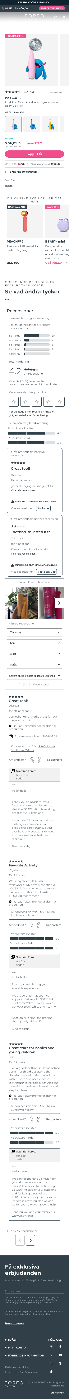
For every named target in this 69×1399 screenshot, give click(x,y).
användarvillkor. (43, 1314)
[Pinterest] (60, 1363)
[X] (51, 1355)
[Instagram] (51, 1347)
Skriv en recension (56, 92)
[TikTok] (51, 1372)
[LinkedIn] (51, 1363)
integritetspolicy (22, 1314)
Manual (8, 185)
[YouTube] (60, 1355)
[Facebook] (60, 1347)
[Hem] (34, 17)
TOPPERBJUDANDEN (52, 8)
